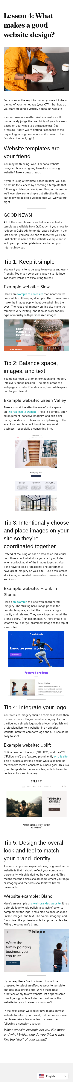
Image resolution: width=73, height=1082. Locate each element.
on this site (61, 756)
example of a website (29, 294)
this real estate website (21, 411)
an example (20, 602)
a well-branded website (46, 903)
